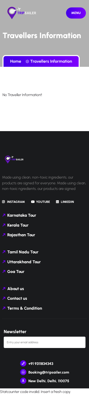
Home (16, 61)
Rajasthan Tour (21, 234)
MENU (76, 13)
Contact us (17, 298)
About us (15, 288)
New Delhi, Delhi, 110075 (48, 381)
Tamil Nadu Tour (22, 251)
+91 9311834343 (40, 363)
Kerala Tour (18, 225)
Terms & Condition (24, 308)
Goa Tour (15, 271)
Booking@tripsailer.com (48, 372)
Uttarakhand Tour (24, 261)
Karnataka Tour (21, 215)
